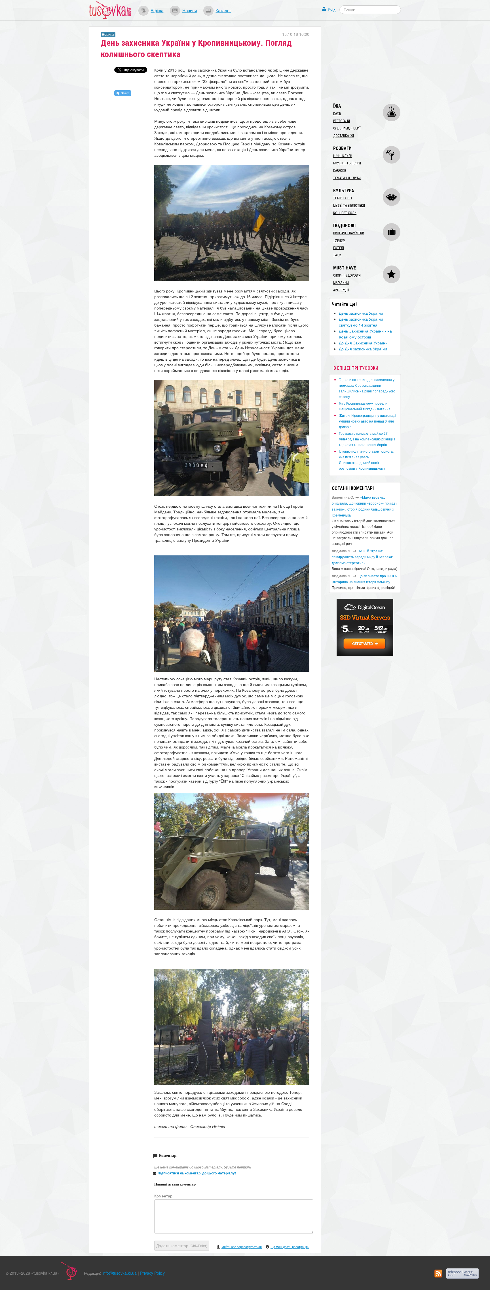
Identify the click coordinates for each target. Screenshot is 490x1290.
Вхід (331, 9)
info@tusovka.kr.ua (119, 1273)
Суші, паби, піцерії (346, 128)
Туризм (339, 240)
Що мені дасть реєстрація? (290, 1246)
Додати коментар (181, 1245)
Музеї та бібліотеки (349, 206)
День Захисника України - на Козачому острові (365, 334)
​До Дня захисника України (363, 349)
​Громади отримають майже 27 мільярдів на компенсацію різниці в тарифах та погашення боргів (367, 439)
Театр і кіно (342, 198)
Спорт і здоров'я (347, 275)
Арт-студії (341, 290)
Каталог (223, 10)
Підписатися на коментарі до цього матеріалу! (197, 1173)
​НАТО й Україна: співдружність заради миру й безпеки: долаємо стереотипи (362, 556)
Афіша (157, 10)
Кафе (337, 114)
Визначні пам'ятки (348, 233)
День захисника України (361, 313)
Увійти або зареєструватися (241, 1246)
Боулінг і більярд (347, 163)
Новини (189, 10)
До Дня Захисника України (363, 343)
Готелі (338, 248)
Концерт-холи (344, 213)
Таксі (337, 255)
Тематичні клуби (347, 178)
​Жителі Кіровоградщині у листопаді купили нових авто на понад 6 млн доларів (367, 421)
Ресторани (341, 121)
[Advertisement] (371, 61)
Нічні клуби (342, 156)
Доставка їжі (343, 136)
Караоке (339, 171)
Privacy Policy (152, 1273)
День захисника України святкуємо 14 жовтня (361, 322)
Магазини (341, 283)
